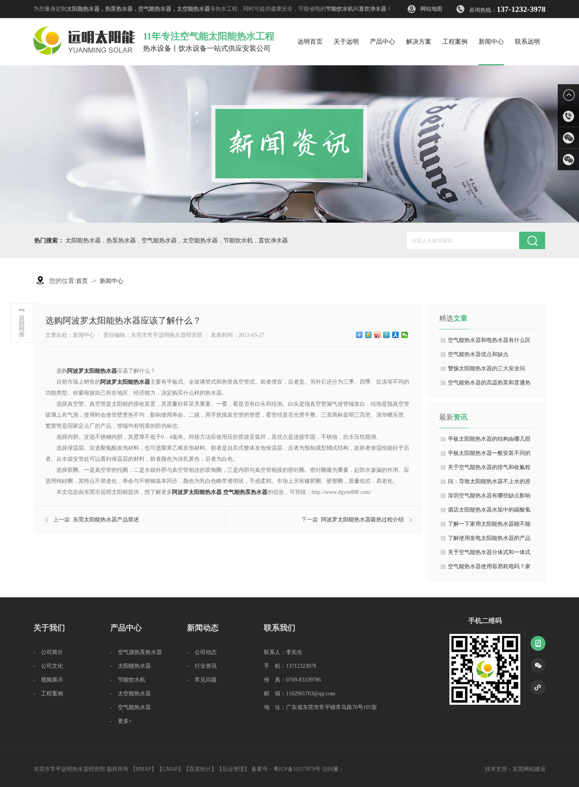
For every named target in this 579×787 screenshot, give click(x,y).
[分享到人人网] (395, 335)
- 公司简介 (48, 652)
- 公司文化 (48, 666)
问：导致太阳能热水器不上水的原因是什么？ (489, 483)
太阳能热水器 (83, 9)
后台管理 (233, 769)
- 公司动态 (202, 652)
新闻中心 (111, 281)
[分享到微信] (404, 335)
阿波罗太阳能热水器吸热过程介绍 (362, 520)
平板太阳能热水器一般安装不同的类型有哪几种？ (489, 455)
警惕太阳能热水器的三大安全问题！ (486, 371)
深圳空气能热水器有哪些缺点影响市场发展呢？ (489, 498)
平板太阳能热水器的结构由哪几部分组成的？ (489, 441)
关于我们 (49, 627)
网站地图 (431, 9)
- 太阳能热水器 (130, 666)
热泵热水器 (119, 9)
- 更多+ (121, 721)
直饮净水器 (372, 9)
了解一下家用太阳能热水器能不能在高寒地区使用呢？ (489, 526)
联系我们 (279, 627)
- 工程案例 (48, 693)
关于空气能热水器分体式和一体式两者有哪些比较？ (489, 554)
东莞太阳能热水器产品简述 (106, 520)
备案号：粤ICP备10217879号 (286, 769)
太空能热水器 (193, 9)
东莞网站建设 (529, 769)
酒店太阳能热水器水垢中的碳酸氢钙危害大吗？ (489, 512)
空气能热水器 (154, 9)
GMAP (170, 769)
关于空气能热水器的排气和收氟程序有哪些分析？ (489, 469)
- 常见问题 (202, 680)
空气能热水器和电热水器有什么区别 (489, 342)
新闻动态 (203, 627)
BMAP (143, 769)
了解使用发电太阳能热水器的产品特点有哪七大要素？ (489, 540)
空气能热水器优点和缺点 (478, 354)
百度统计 (200, 769)
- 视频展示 (48, 680)
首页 (82, 281)
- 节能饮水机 (127, 680)
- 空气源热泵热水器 (136, 652)
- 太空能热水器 (130, 693)
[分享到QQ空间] (368, 335)
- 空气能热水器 (130, 707)
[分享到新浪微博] (377, 335)
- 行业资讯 (202, 666)
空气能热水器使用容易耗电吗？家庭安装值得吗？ (489, 568)
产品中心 (126, 627)
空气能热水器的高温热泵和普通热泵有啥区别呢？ (489, 385)
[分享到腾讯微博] (386, 335)
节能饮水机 (339, 9)
